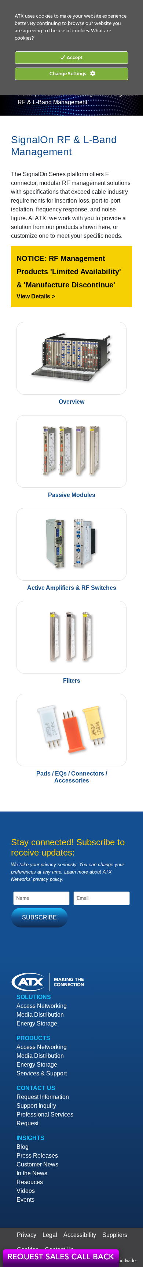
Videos (25, 1191)
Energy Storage (36, 1023)
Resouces (29, 1182)
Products (33, 1038)
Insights (30, 1138)
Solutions (33, 997)
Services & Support (41, 1073)
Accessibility (79, 1235)
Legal (50, 1235)
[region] (71, 277)
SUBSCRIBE (39, 917)
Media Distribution (40, 1015)
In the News (31, 1173)
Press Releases (37, 1155)
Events (25, 1200)
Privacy (26, 1235)
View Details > (35, 296)
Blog (22, 1147)
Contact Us (35, 1088)
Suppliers (114, 1235)
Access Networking (41, 1006)
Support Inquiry (36, 1106)
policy (56, 879)
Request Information (42, 1097)
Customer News (37, 1164)
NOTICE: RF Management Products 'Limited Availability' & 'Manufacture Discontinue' (68, 271)
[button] (71, 277)
